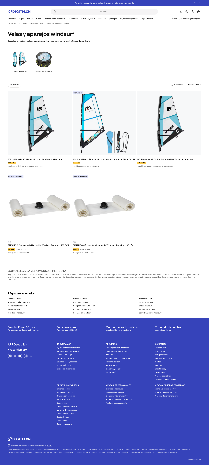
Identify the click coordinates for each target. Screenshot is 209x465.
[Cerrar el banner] (199, 3)
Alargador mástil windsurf (19, 302)
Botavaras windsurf (43, 72)
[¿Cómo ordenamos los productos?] (172, 84)
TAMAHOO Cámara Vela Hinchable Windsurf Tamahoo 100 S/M (38, 245)
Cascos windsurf (80, 302)
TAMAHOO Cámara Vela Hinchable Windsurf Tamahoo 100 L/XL (103, 245)
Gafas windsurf (14, 309)
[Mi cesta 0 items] (198, 12)
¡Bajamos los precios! (129, 19)
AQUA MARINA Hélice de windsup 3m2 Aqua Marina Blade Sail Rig (104, 159)
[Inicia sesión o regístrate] (192, 12)
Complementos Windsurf (84, 306)
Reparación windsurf (82, 313)
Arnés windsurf (145, 299)
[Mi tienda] (181, 12)
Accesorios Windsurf (82, 309)
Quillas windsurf (80, 299)
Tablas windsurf (19, 72)
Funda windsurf (14, 299)
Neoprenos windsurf (147, 309)
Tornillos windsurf (146, 302)
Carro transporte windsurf (150, 313)
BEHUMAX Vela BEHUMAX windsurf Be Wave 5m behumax (165, 159)
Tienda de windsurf (16, 313)
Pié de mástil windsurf (17, 306)
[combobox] (194, 84)
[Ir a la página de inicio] (19, 11)
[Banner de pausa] (195, 3)
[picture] (40, 123)
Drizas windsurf (145, 306)
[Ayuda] (187, 12)
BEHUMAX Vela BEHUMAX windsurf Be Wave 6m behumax (36, 159)
